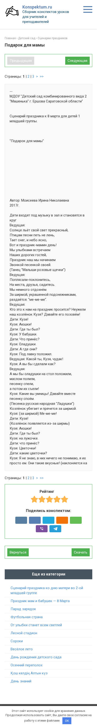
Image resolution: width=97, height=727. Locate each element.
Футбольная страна (27, 617)
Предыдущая (21, 61)
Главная (10, 38)
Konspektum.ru (37, 6)
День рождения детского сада (36, 657)
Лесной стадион (24, 633)
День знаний (21, 681)
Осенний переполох (26, 665)
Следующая (77, 61)
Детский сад (26, 38)
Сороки (17, 641)
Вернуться (18, 552)
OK (67, 721)
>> (42, 76)
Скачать (80, 552)
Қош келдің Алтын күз (29, 673)
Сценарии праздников (53, 38)
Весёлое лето (22, 649)
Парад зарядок (23, 609)
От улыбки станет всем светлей (36, 625)
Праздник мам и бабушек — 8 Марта (40, 601)
